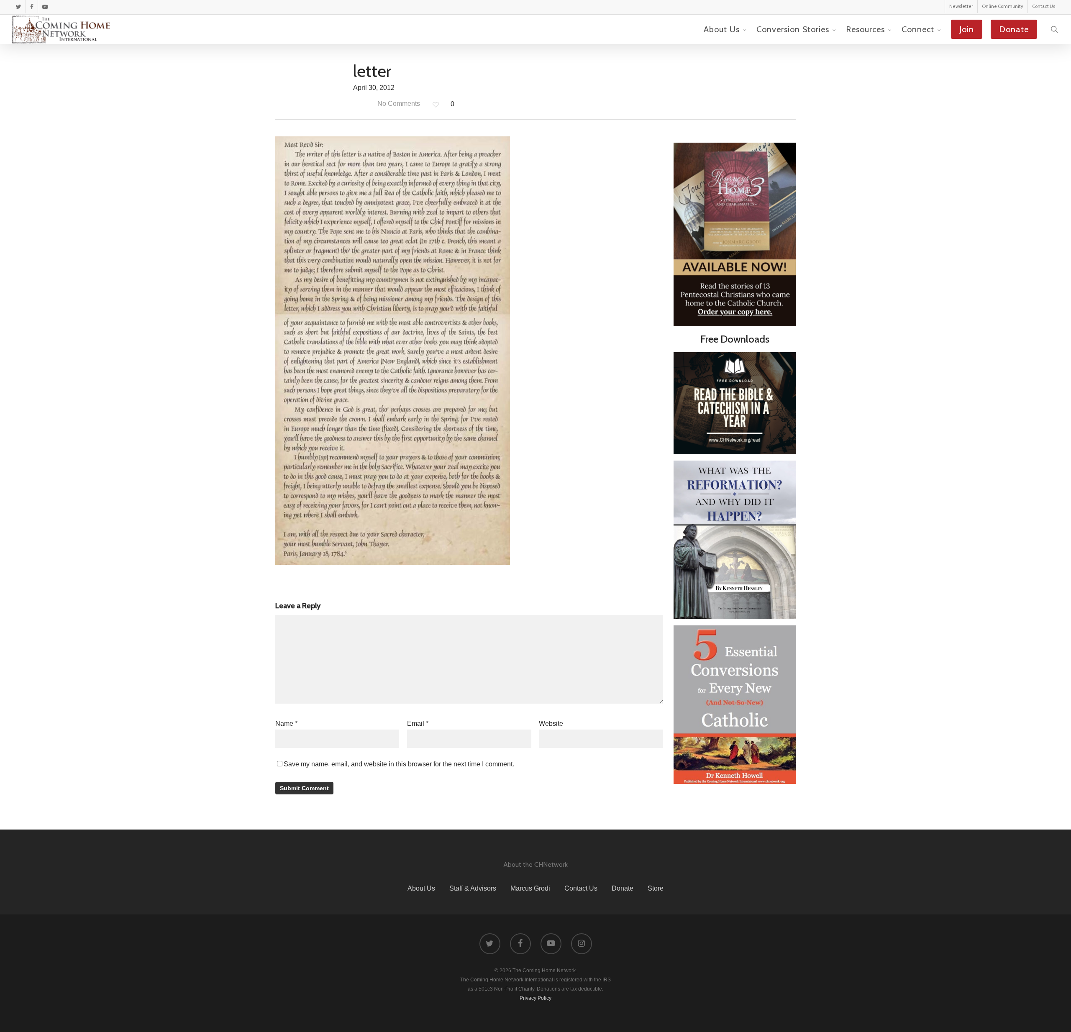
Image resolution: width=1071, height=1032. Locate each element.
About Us (421, 888)
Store (656, 888)
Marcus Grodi (530, 888)
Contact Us (580, 888)
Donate (622, 888)
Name (286, 723)
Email (417, 723)
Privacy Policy (535, 998)
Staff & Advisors (472, 888)
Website (551, 723)
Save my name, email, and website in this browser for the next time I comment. (399, 764)
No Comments (398, 103)
